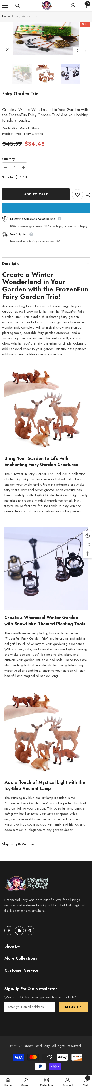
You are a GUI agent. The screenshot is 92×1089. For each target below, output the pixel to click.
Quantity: (9, 158)
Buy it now (46, 208)
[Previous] (77, 51)
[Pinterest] (29, 930)
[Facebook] (8, 930)
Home (6, 16)
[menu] (5, 5)
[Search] (17, 5)
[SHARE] (86, 195)
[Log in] (73, 5)
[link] (26, 1081)
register (73, 1007)
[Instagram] (19, 930)
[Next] (85, 51)
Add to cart (36, 194)
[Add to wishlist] (77, 194)
